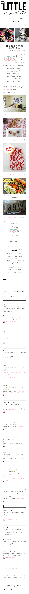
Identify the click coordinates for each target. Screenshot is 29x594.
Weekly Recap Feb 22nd (14, 459)
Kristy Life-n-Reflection (9, 551)
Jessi (4, 315)
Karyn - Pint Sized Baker (9, 402)
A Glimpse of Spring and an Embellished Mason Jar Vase (13, 393)
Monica (4, 350)
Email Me (22, 291)
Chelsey (5, 565)
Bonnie (4, 365)
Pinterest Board (12, 258)
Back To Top (6, 293)
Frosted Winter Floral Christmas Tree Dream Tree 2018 (22, 31)
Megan (4, 487)
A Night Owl (6, 89)
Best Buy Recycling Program (18, 287)
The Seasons (11, 557)
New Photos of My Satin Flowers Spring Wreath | (13, 304)
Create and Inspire (20, 50)
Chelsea (5, 385)
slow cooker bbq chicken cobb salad (14, 195)
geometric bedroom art (11, 114)
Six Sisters (5, 527)
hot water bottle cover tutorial (12, 174)
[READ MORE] (7, 39)
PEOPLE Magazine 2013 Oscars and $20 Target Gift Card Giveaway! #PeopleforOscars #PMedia (13, 286)
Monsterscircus (7, 539)
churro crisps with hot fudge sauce (13, 139)
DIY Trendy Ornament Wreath (7, 31)
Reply (16, 311)
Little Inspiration (10, 87)
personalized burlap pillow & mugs (13, 217)
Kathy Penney (6, 435)
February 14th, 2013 (13, 519)
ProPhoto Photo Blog (21, 592)
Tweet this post (15, 291)
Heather (5, 419)
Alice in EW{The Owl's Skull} (10, 573)
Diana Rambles (6, 336)
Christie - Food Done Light (9, 452)
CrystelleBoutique (8, 510)
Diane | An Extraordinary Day (10, 467)
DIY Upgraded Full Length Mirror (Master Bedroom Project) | (14, 329)
